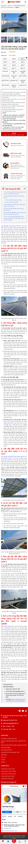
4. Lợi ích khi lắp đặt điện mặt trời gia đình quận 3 (14, 209)
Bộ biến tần (7, 351)
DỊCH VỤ (3, 757)
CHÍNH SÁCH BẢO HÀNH (8, 776)
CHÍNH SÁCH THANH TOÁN (8, 773)
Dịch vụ (10, 5)
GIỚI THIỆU (4, 755)
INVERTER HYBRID (5, 747)
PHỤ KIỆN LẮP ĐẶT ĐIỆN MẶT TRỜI (10, 752)
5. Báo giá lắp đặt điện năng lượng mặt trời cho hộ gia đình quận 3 (14, 213)
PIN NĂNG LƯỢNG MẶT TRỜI (9, 738)
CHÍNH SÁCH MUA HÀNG (8, 769)
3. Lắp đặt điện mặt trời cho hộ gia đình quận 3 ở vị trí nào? (14, 205)
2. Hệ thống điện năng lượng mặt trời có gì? (14, 196)
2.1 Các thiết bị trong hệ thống (13, 200)
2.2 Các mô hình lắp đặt (11, 202)
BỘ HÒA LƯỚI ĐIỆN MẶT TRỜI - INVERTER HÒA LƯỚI (13, 741)
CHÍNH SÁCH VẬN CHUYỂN (8, 771)
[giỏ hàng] (3, 841)
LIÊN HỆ (3, 762)
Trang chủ (3, 5)
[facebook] (20, 711)
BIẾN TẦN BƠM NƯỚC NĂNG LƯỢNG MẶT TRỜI (14, 745)
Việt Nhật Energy (5, 626)
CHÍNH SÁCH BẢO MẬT (7, 778)
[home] (14, 2)
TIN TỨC (3, 759)
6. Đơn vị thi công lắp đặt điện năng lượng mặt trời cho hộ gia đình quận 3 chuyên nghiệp (14, 218)
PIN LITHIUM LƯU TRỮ (6, 750)
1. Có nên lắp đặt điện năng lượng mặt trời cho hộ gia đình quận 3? (14, 192)
